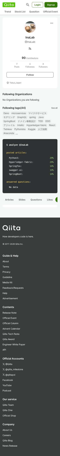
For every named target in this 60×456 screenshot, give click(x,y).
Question (34, 11)
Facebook (8, 380)
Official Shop (9, 415)
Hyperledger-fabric (37, 125)
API (4, 349)
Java (41, 117)
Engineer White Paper (14, 344)
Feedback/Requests (13, 287)
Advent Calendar (11, 328)
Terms (6, 266)
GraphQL (22, 117)
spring (32, 117)
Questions (36, 199)
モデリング (9, 117)
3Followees (30, 65)
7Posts (16, 65)
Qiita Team (8, 405)
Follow (30, 75)
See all (54, 108)
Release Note (9, 312)
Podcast (7, 390)
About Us (7, 430)
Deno (6, 113)
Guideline (7, 277)
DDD (47, 121)
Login (37, 4)
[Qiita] (9, 4)
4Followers (43, 65)
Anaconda (9, 133)
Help (5, 293)
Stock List (20, 11)
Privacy (6, 272)
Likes (50, 199)
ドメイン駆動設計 (27, 121)
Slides (22, 199)
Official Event (50, 11)
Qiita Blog (8, 440)
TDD (40, 121)
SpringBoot (9, 121)
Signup (51, 4)
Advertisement (10, 298)
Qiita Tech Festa (11, 334)
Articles (9, 199)
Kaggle (31, 129)
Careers (7, 435)
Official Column (10, 323)
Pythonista (19, 129)
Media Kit (7, 282)
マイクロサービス (37, 113)
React (52, 125)
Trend (7, 11)
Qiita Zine (7, 410)
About (6, 261)
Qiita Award (9, 339)
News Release (10, 445)
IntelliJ (20, 125)
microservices (19, 113)
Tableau (8, 129)
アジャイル (9, 125)
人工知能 (42, 129)
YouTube (7, 385)
